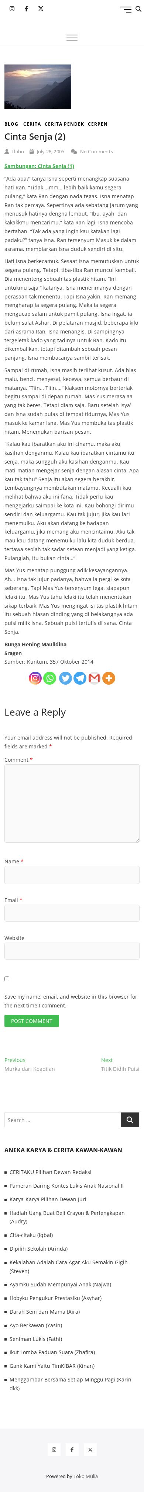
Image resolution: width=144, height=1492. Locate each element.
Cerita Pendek (64, 124)
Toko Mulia (85, 1476)
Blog (11, 124)
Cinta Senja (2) (35, 136)
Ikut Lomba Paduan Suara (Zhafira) (52, 1352)
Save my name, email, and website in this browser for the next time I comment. (70, 1001)
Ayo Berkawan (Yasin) (36, 1325)
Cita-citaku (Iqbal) (31, 1234)
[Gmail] (94, 678)
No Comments (96, 151)
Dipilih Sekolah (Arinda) (39, 1248)
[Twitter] (65, 678)
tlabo (17, 151)
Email (13, 900)
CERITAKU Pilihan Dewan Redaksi (51, 1171)
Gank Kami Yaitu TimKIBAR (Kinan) (52, 1365)
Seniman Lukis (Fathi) (36, 1338)
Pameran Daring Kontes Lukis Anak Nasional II (67, 1185)
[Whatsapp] (49, 678)
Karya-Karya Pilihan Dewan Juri (48, 1199)
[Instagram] (35, 678)
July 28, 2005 (49, 151)
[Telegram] (79, 678)
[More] (108, 678)
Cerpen (98, 124)
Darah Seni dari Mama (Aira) (45, 1311)
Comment (18, 759)
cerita (32, 124)
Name (14, 861)
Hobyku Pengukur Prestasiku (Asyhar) (56, 1297)
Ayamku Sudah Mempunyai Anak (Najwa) (60, 1284)
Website (14, 937)
